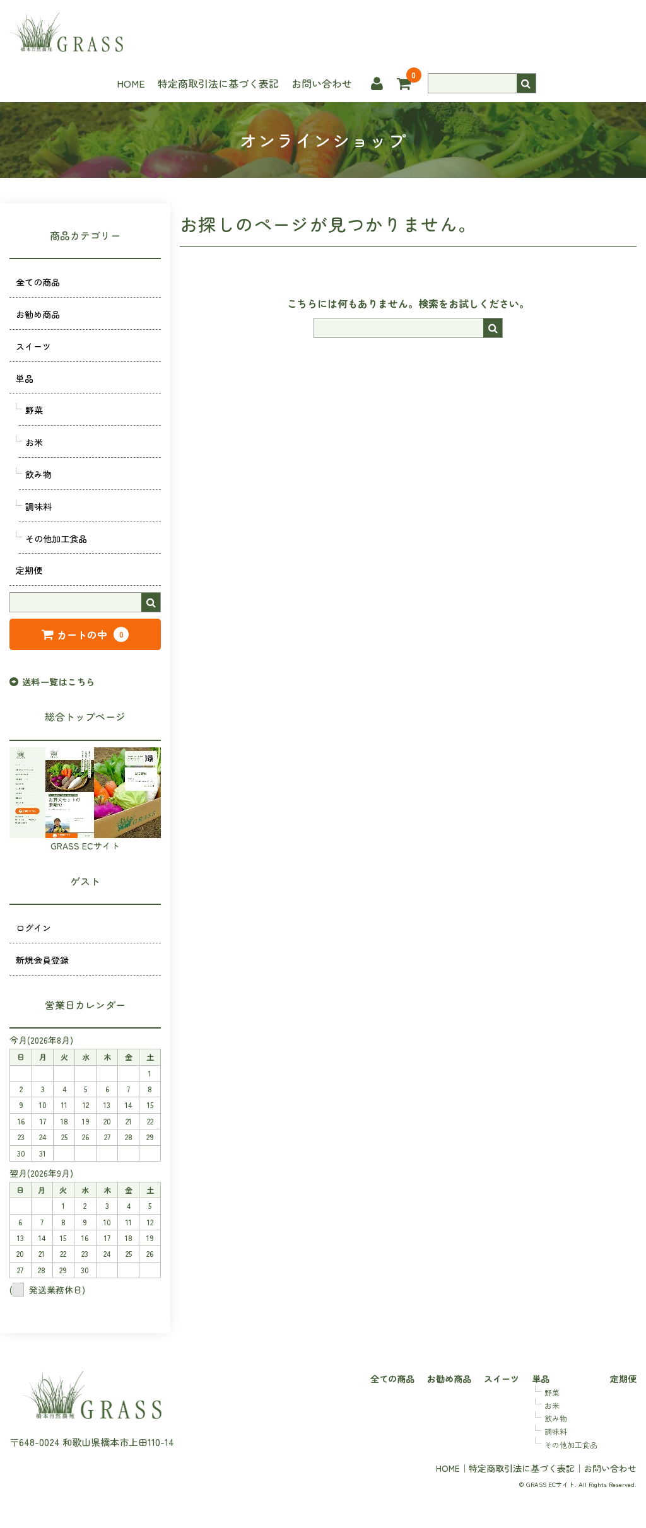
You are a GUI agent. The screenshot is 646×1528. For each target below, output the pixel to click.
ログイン (33, 927)
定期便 (29, 570)
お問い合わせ (321, 83)
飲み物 (38, 474)
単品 (24, 378)
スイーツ (33, 346)
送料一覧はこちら (58, 681)
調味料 (38, 506)
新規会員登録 (42, 960)
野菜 (34, 410)
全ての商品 (38, 282)
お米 (34, 442)
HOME (131, 83)
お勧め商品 (38, 314)
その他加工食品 (56, 538)
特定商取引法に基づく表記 (218, 83)
